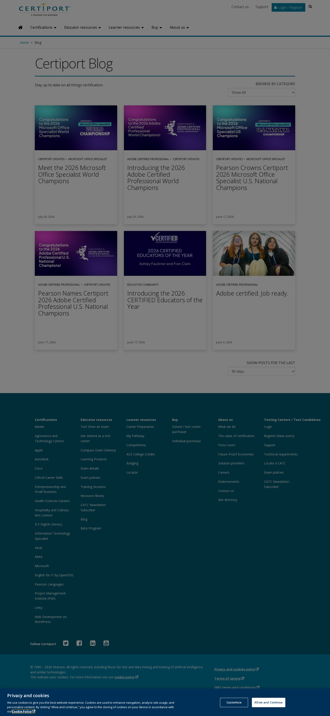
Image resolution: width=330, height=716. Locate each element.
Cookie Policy (22, 711)
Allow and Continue (268, 702)
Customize (234, 702)
